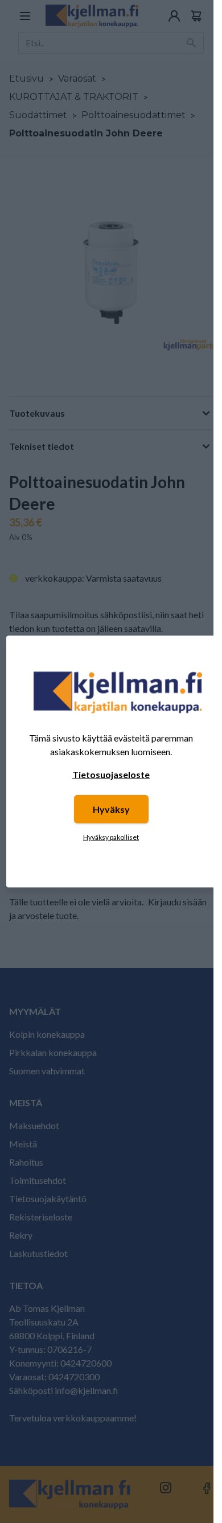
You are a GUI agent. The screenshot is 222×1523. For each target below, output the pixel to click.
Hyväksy (111, 809)
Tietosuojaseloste (111, 774)
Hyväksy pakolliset (111, 837)
